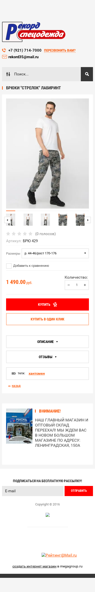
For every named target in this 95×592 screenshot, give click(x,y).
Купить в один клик (47, 319)
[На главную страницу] (33, 32)
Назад (16, 386)
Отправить (79, 491)
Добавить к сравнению (30, 266)
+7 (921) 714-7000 (25, 50)
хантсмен (37, 373)
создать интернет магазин (34, 566)
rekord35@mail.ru (24, 57)
